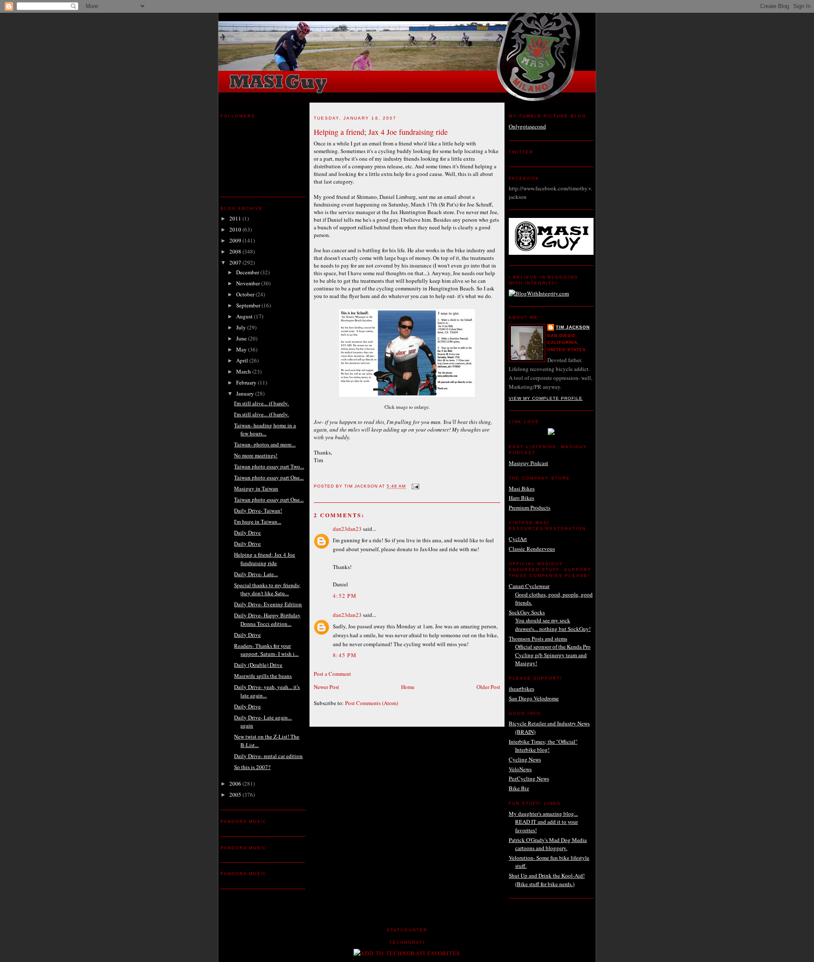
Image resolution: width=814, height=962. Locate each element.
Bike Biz (519, 788)
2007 (236, 262)
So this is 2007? (252, 767)
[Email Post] (414, 486)
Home (408, 687)
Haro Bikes (521, 498)
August (245, 316)
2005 (236, 794)
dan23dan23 (347, 529)
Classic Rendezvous (532, 548)
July (241, 327)
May (242, 349)
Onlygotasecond (527, 126)
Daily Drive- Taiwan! (258, 510)
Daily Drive (247, 532)
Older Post (488, 687)
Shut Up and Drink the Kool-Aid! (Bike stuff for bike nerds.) (547, 880)
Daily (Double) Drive (258, 665)
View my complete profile (546, 398)
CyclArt (518, 539)
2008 (236, 251)
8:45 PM (345, 655)
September (249, 305)
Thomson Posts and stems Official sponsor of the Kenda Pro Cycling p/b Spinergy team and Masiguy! (550, 651)
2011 (236, 218)
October (246, 294)
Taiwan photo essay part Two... (269, 466)
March (244, 371)
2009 (236, 240)
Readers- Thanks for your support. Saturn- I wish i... (266, 650)
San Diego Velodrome (534, 698)
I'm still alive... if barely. (261, 403)
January (245, 393)
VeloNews (520, 769)
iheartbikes (521, 688)
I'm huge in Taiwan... (257, 521)
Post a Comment (332, 674)
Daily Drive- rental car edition (268, 756)
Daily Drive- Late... (256, 574)
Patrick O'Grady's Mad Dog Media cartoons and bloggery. (548, 844)
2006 (236, 783)
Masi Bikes (522, 488)
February (247, 382)
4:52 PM (345, 596)
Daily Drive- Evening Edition (268, 604)
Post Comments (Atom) (371, 703)
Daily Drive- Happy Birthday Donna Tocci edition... (267, 619)
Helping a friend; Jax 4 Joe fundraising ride (264, 559)
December (248, 272)
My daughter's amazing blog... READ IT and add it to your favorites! (543, 822)
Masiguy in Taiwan (256, 488)
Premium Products (529, 507)
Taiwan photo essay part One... (269, 477)
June (242, 338)
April (242, 360)
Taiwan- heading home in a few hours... (265, 429)
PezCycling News (529, 778)
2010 (236, 229)
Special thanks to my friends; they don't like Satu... (267, 589)
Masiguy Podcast (528, 463)
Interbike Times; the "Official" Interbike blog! (543, 746)
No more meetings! (255, 455)
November (248, 283)
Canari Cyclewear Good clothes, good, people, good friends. (551, 594)
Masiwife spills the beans (263, 676)
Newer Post (326, 687)
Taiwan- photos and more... (264, 444)
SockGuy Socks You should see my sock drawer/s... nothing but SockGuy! (550, 620)
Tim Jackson (573, 327)
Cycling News (525, 759)
